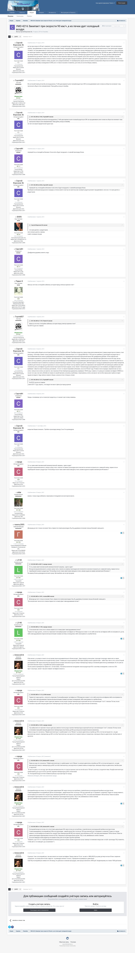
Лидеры (29, 16)
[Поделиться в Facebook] (12, 927)
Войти (95, 910)
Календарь (20, 16)
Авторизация (107, 26)
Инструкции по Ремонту (68, 12)
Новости (22, 12)
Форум (32, 12)
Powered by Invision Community (67, 945)
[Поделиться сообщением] (123, 43)
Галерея (41, 12)
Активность (52, 12)
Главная (12, 12)
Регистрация (121, 3)
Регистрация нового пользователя (39, 910)
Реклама (73, 942)
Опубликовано (36, 42)
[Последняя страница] (20, 36)
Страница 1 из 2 (27, 36)
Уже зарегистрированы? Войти (105, 3)
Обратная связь (64, 942)
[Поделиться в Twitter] (9, 927)
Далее (16, 36)
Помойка (45, 31)
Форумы (10, 16)
